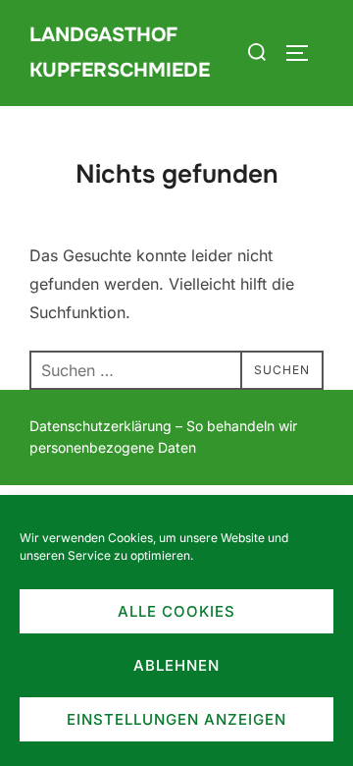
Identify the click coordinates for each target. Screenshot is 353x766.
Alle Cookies (176, 611)
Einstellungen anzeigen (176, 719)
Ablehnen (176, 665)
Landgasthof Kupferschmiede (119, 52)
